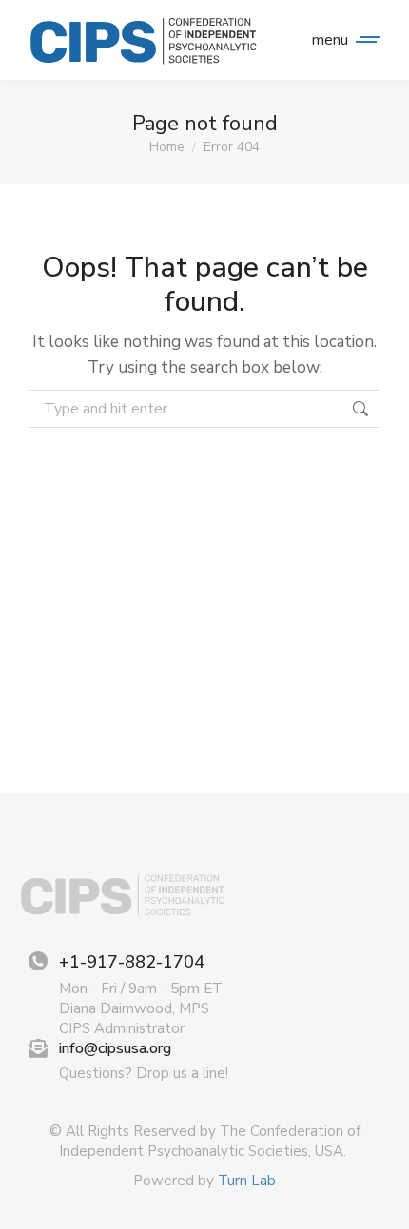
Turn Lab (247, 1180)
